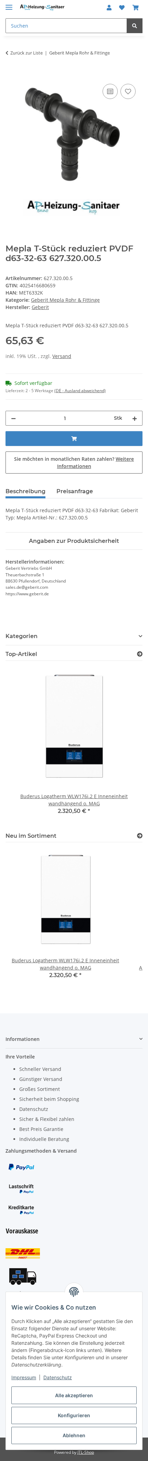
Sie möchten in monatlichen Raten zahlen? (74, 462)
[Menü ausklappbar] (9, 4)
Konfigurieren (74, 1415)
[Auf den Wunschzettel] (128, 91)
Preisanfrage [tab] (74, 491)
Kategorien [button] (22, 636)
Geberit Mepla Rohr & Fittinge (65, 300)
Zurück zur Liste (26, 53)
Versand (61, 356)
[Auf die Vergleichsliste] (110, 91)
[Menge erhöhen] (134, 418)
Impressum (23, 1377)
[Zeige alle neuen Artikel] (139, 836)
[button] (109, 7)
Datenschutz (57, 1377)
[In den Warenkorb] (11, 74)
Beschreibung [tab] (25, 491)
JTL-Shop (85, 1452)
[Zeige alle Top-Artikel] (139, 654)
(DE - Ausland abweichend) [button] (80, 391)
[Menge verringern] (13, 418)
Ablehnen (74, 1435)
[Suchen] (134, 25)
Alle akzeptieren (74, 1395)
